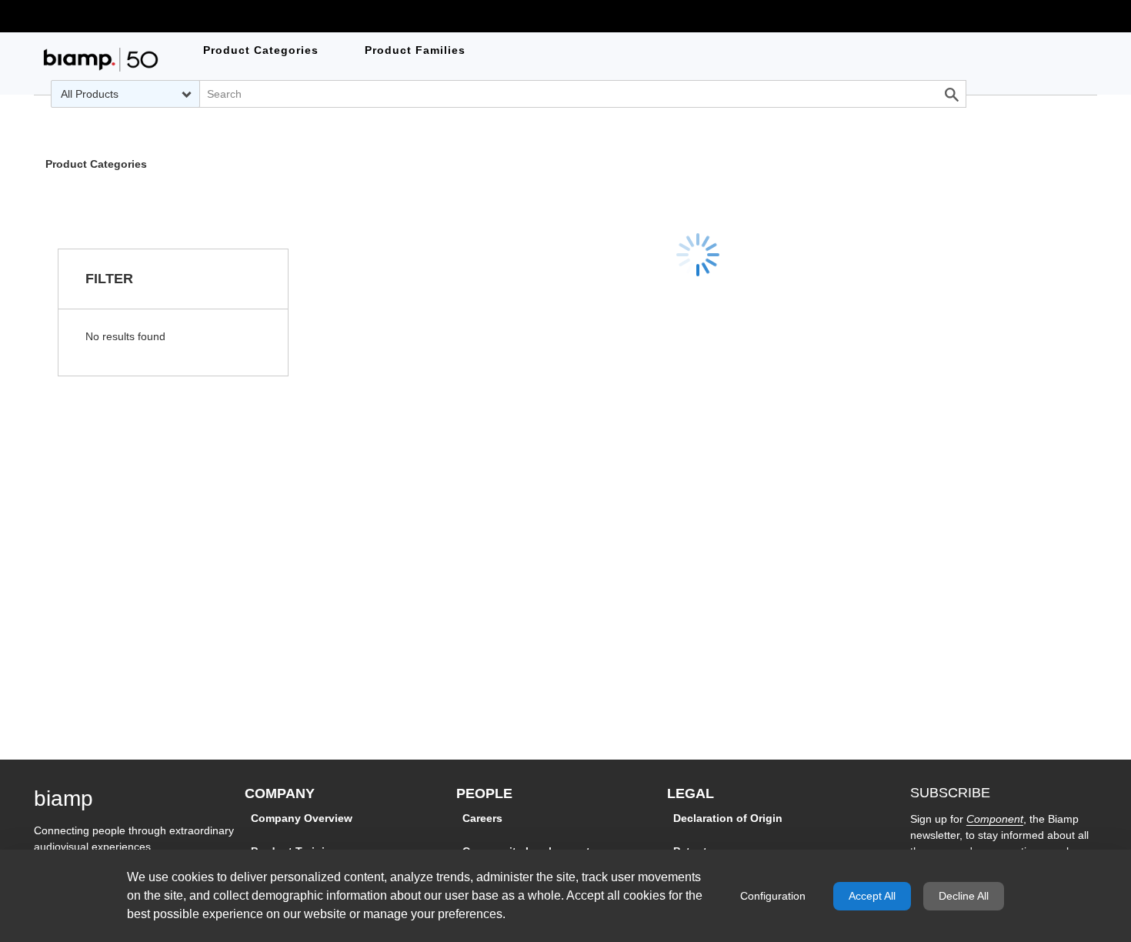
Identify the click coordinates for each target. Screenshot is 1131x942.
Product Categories (96, 165)
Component (994, 819)
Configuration (773, 896)
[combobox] (125, 94)
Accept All (872, 896)
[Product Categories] (100, 60)
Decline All (964, 896)
